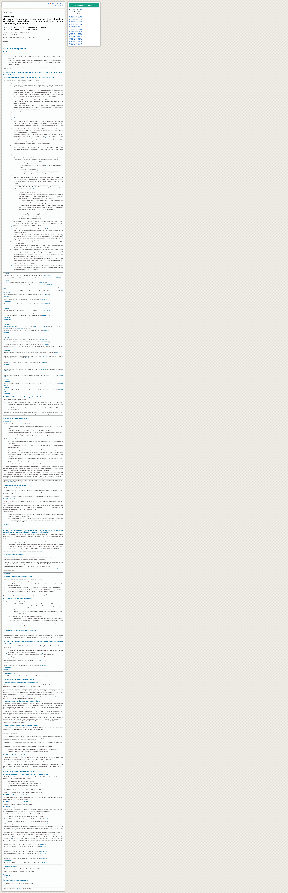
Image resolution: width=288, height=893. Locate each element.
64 (47, 823)
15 (3, 305)
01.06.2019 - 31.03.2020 (75, 33)
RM (60, 3)
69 (4, 885)
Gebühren (9, 673)
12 (11, 128)
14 (3, 303)
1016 (26, 326)
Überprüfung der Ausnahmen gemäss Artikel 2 (22, 397)
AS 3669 (43, 851)
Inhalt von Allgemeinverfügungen (17, 576)
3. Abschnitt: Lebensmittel (15, 418)
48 (62, 265)
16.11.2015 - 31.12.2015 (75, 45)
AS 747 (43, 282)
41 (29, 246)
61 (3, 846)
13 (62, 130)
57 (6, 653)
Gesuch (8, 421)
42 (12, 248)
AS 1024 (8, 326)
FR (73, 11)
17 (11, 139)
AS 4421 (43, 858)
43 (54, 250)
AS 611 (28, 357)
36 (47, 228)
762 (57, 326)
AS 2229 (49, 284)
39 (12, 241)
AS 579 (44, 356)
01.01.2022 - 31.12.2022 (75, 26)
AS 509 (6, 370)
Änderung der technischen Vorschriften (19, 630)
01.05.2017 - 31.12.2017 (75, 38)
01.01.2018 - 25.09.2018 (75, 36)
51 (31, 516)
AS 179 (46, 341)
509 (9, 292)
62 (47, 818)
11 (27, 126)
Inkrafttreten (10, 866)
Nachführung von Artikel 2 (15, 795)
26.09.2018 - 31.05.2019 (75, 34)
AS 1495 (47, 275)
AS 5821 (46, 294)
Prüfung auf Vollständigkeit (15, 485)
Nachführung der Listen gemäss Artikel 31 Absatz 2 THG (25, 774)
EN (63, 3)
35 (11, 228)
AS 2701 (43, 551)
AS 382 (43, 339)
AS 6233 (19, 328)
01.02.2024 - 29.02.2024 (75, 21)
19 (11, 155)
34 (11, 226)
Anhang (6, 875)
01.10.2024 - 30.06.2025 (75, 18)
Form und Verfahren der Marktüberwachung (21, 701)
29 (33, 188)
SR (6, 44)
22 (45, 165)
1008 (14, 326)
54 (35, 326)
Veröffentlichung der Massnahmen (18, 755)
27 (11, 184)
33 (33, 221)
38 (62, 235)
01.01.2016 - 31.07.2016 (75, 43)
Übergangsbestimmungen (15, 807)
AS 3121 (43, 362)
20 (41, 161)
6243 (5, 328)
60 (46, 813)
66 (55, 833)
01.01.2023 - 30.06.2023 (75, 24)
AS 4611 (43, 844)
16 (45, 137)
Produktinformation (12, 499)
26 (39, 177)
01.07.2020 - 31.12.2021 (75, 28)
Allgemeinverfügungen (13, 554)
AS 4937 (9, 414)
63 (49, 821)
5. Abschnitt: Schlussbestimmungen (19, 771)
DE (70, 11)
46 (38, 259)
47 (12, 265)
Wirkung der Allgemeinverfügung (17, 598)
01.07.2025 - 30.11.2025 (75, 16)
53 (8, 529)
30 (16, 190)
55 (10, 641)
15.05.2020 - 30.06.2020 (75, 29)
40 (11, 245)
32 (11, 221)
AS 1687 (46, 330)
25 (11, 175)
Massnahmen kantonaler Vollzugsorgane (20, 725)
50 (38, 475)
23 (39, 168)
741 (46, 326)
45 (3, 383)
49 (12, 409)
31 (16, 210)
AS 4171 (44, 367)
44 (51, 252)
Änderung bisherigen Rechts (15, 802)
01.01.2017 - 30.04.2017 (75, 40)
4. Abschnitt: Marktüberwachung (18, 679)
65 (15, 829)
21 (44, 163)
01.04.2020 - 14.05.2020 (75, 31)
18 (12, 145)
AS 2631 (43, 299)
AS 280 (43, 335)
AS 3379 (58, 352)
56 (3, 662)
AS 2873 (6, 348)
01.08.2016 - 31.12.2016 (75, 41)
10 (11, 119)
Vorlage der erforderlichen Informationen (20, 682)
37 (11, 234)
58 (42, 653)
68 (32, 841)
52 (24, 521)
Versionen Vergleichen (58, 5)
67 (12, 838)
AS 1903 (57, 277)
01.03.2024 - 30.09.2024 (75, 19)
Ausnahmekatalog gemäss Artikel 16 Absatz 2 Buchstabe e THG (28, 77)
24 (38, 170)
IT (75, 11)
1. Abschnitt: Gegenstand (14, 48)
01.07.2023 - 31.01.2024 (75, 23)
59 (62, 655)
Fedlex (48, 3)
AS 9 (43, 369)
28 (23, 188)
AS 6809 (43, 849)
